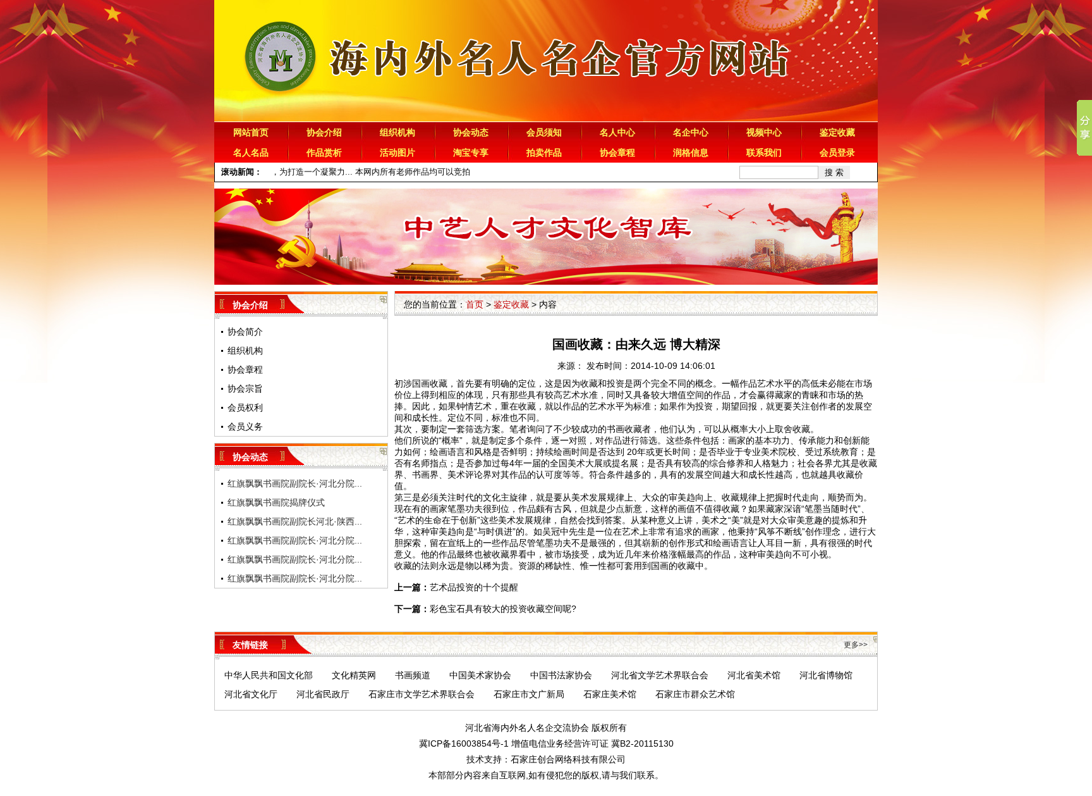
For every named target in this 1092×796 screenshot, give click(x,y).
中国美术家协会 (480, 675)
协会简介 (245, 331)
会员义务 (245, 426)
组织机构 (397, 132)
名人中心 (617, 132)
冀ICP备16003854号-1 (464, 743)
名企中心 (690, 132)
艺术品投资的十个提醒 (474, 587)
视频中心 (764, 132)
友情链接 (250, 645)
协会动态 (470, 132)
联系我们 (764, 152)
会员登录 (837, 152)
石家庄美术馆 (609, 694)
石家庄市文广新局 (529, 694)
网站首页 (251, 132)
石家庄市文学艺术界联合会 (421, 694)
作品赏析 (324, 152)
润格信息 (690, 152)
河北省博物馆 (825, 675)
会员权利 (245, 407)
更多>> (856, 644)
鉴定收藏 (837, 132)
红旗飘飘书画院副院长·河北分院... (295, 483)
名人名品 (251, 152)
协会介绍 (324, 132)
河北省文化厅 (250, 694)
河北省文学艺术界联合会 (659, 675)
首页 (474, 304)
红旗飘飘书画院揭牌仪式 (276, 502)
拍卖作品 (544, 152)
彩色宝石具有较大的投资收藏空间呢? (503, 609)
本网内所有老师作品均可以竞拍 (391, 172)
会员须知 (544, 132)
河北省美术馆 (753, 675)
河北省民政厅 (322, 694)
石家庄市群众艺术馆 (695, 694)
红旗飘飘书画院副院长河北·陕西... (295, 521)
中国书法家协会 (561, 675)
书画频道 (412, 675)
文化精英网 (354, 675)
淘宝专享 (470, 152)
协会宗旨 (245, 388)
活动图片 (397, 152)
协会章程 (617, 152)
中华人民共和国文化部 (268, 675)
